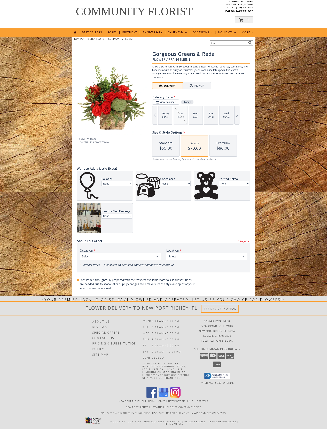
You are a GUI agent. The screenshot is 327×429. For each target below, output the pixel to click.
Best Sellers (92, 32)
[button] (244, 20)
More (246, 32)
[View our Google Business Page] (163, 397)
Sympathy (176, 32)
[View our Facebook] (151, 397)
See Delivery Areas (220, 309)
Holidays (225, 32)
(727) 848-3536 (244, 7)
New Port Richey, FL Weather (145, 407)
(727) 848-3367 (244, 10)
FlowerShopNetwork (166, 421)
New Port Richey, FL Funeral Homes (142, 401)
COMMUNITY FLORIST (134, 11)
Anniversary (152, 32)
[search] (250, 43)
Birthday (129, 32)
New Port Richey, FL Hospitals (188, 401)
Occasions (201, 32)
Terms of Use (174, 423)
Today (187, 102)
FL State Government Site (184, 407)
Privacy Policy (194, 421)
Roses (112, 32)
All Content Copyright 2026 (130, 421)
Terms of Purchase (222, 421)
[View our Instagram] (175, 397)
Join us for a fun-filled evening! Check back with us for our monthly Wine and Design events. (163, 413)
